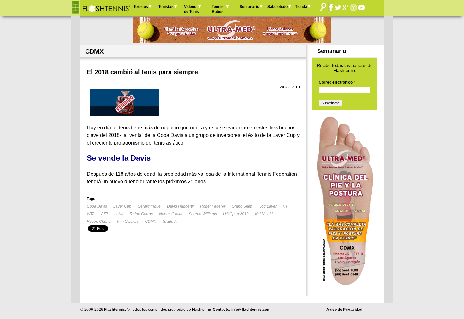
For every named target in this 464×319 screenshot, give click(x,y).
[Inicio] (106, 8)
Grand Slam (242, 206)
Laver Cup (122, 206)
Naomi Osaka (170, 214)
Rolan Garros (141, 214)
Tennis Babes (217, 9)
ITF (285, 206)
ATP (104, 214)
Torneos (141, 6)
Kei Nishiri (264, 214)
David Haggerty (180, 206)
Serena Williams (203, 214)
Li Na (118, 214)
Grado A (170, 221)
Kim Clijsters (128, 221)
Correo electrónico (337, 82)
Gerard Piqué (149, 206)
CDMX (150, 221)
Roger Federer (212, 206)
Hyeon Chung (99, 221)
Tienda (301, 6)
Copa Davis (97, 206)
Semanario (249, 6)
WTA (91, 214)
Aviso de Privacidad (344, 309)
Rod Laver (268, 206)
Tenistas (166, 6)
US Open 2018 (236, 214)
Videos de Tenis (191, 9)
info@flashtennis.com (251, 309)
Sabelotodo (277, 6)
